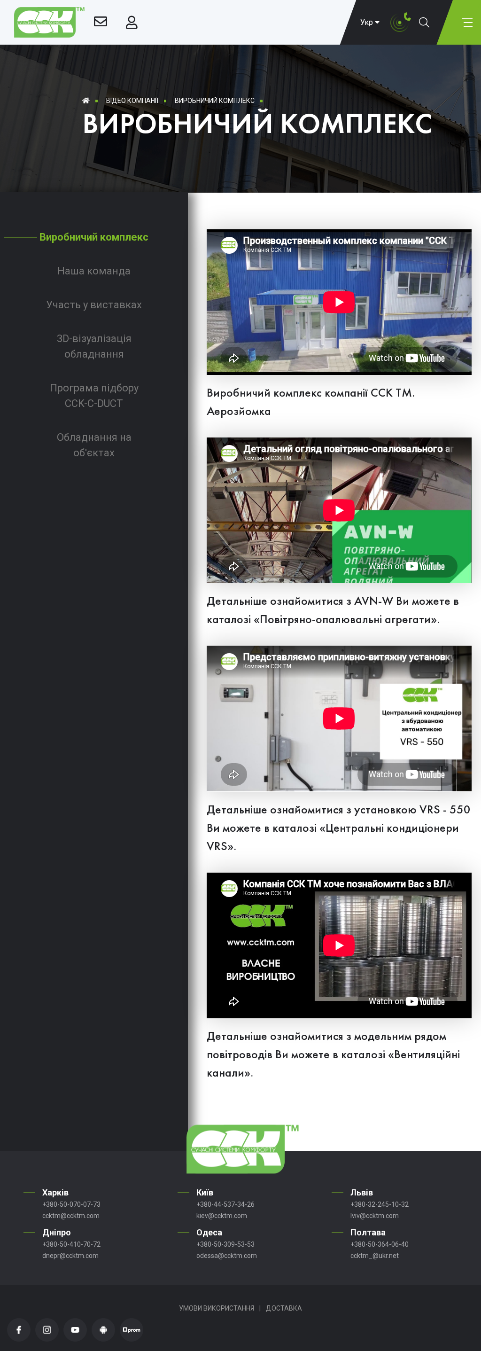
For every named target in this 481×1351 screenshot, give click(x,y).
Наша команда (94, 271)
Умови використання (216, 1308)
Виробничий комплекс (215, 100)
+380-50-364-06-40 (379, 1244)
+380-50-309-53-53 (225, 1244)
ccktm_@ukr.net (374, 1255)
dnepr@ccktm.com (70, 1255)
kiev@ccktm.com (221, 1215)
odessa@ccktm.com (226, 1255)
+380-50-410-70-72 (71, 1244)
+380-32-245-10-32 (379, 1204)
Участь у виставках (94, 305)
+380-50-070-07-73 (71, 1204)
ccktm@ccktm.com (71, 1215)
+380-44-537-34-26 (225, 1204)
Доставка (284, 1308)
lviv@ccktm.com (374, 1215)
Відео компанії (132, 100)
